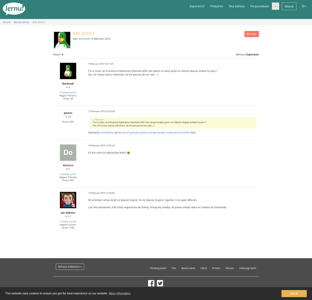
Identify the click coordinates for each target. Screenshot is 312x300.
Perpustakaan (259, 6)
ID (303, 6)
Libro (204, 268)
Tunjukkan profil (68, 92)
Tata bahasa (237, 6)
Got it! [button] (294, 293)
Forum (6, 22)
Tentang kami (158, 268)
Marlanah (84, 38)
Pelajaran (216, 6)
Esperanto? (197, 6)
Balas (253, 34)
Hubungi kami (247, 268)
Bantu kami (188, 268)
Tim (174, 268)
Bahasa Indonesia (69, 266)
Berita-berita (21, 22)
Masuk (289, 6)
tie (175, 200)
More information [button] (120, 293)
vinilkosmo (107, 132)
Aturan (230, 268)
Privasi (216, 268)
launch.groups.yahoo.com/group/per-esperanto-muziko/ (156, 132)
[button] (275, 6)
